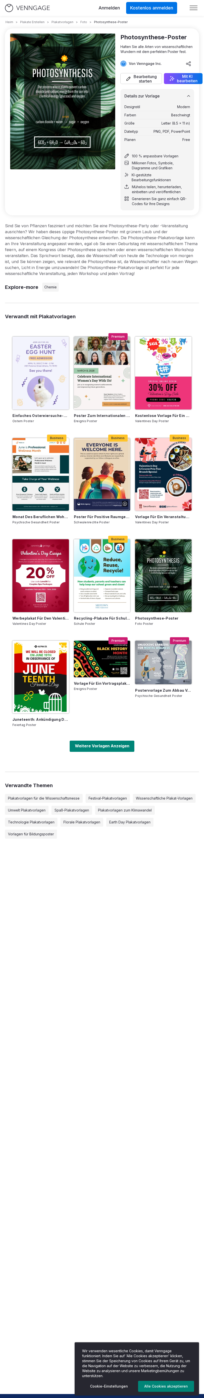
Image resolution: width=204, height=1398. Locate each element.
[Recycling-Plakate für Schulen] (102, 575)
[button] (141, 78)
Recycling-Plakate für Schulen (102, 618)
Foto (83, 22)
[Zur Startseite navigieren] (27, 8)
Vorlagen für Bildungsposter (31, 834)
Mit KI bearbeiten (187, 78)
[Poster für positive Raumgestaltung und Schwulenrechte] (102, 474)
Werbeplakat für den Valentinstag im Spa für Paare (40, 618)
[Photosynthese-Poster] (163, 575)
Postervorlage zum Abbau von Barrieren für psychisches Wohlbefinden (163, 690)
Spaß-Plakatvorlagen (71, 810)
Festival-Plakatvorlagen (108, 798)
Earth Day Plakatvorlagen (130, 822)
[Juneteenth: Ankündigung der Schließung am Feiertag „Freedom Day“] (40, 677)
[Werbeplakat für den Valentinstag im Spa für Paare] (40, 575)
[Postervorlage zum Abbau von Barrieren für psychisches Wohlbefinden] (163, 662)
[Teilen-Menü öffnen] (188, 63)
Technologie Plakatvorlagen (31, 822)
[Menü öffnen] (193, 7)
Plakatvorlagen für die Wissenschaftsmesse (44, 798)
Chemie (50, 287)
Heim (9, 22)
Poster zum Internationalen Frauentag (102, 415)
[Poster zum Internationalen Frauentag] (102, 373)
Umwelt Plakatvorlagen (27, 810)
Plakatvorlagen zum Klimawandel (125, 810)
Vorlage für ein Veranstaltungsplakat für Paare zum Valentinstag (163, 517)
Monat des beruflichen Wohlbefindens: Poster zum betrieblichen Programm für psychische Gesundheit (40, 517)
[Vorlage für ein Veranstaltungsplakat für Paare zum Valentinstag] (163, 474)
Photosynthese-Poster (156, 618)
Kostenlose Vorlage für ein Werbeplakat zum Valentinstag (163, 415)
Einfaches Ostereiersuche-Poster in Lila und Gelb (40, 415)
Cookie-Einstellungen (109, 1386)
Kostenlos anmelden (151, 7)
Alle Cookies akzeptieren (166, 1386)
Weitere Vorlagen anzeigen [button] (102, 745)
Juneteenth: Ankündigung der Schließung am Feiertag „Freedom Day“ (40, 719)
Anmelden (109, 7)
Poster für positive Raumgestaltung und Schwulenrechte (102, 517)
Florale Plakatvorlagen (81, 822)
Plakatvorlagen (62, 22)
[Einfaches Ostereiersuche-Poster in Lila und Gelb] (40, 373)
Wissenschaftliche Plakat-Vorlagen (164, 798)
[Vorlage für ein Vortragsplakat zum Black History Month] (102, 659)
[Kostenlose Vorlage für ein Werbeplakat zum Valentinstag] (163, 373)
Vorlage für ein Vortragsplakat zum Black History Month (102, 683)
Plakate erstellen (32, 22)
